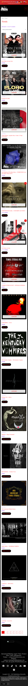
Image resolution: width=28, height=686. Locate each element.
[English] (16, 2)
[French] (18, 2)
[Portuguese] (23, 2)
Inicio (3, 18)
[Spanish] (26, 2)
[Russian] (24, 2)
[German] (19, 2)
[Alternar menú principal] (25, 8)
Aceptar (4, 683)
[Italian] (21, 2)
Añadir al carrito (6, 178)
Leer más (4, 65)
